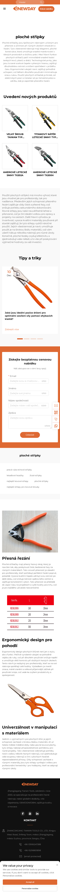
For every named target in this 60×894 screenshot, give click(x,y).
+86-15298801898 (32, 850)
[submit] (41, 2)
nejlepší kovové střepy (17, 481)
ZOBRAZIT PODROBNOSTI (15, 118)
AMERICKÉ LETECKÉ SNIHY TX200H (45, 174)
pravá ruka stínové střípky (19, 469)
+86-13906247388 (32, 844)
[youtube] (30, 813)
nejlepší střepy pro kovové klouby (23, 487)
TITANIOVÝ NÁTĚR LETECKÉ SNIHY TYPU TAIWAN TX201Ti (45, 136)
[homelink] (24, 8)
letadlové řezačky (15, 475)
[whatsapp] (56, 425)
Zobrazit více (12, 329)
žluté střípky (36, 475)
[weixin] (56, 412)
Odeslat (30, 435)
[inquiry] (56, 405)
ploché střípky (41, 481)
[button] (20, 338)
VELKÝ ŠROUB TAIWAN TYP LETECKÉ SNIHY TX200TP (15, 136)
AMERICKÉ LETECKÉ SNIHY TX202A (15, 174)
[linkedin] (37, 813)
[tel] (56, 419)
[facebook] (23, 813)
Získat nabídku (46, 9)
